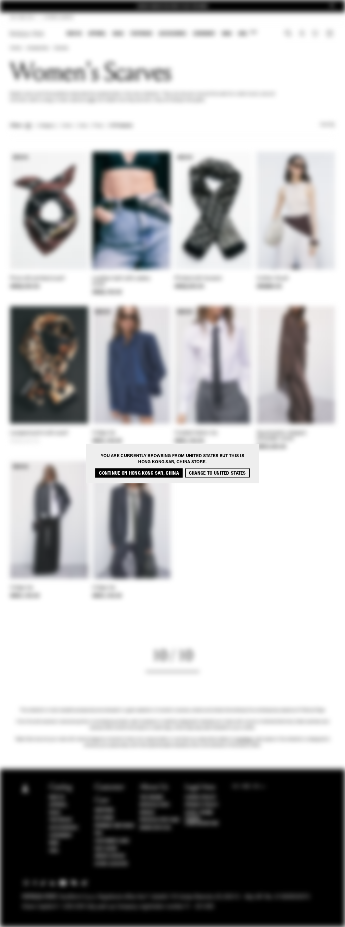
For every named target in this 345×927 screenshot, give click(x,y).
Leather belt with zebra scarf (121, 281)
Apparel (97, 33)
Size (83, 126)
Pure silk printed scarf (37, 278)
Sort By (327, 125)
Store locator (111, 864)
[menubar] (162, 34)
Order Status (110, 856)
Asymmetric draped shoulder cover (281, 436)
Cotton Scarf (273, 278)
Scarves (61, 48)
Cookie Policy (200, 797)
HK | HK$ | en (22, 17)
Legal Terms (199, 812)
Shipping (104, 810)
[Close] (332, 6)
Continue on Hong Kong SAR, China (139, 473)
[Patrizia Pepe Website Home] (27, 34)
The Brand (151, 797)
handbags (244, 739)
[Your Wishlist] (315, 35)
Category (46, 126)
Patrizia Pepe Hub (160, 820)
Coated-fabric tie (196, 433)
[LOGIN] (302, 34)
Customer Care (112, 841)
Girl (247, 33)
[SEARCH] (288, 34)
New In (74, 33)
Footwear (141, 33)
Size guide (106, 848)
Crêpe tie (104, 433)
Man (226, 33)
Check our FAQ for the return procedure (172, 6)
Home (15, 48)
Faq (98, 833)
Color (67, 126)
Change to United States (217, 473)
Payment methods (114, 825)
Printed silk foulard (198, 278)
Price (97, 126)
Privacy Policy (201, 805)
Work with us (155, 827)
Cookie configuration (201, 821)
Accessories (172, 33)
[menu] (162, 34)
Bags (118, 33)
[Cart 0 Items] (330, 34)
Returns (104, 818)
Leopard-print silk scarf (39, 433)
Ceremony (204, 33)
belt (91, 100)
